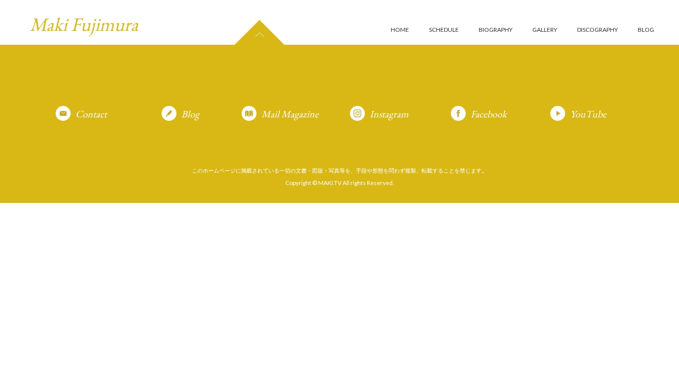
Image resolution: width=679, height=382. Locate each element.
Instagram (389, 113)
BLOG (646, 29)
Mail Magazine (290, 113)
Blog (190, 113)
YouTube (588, 113)
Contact (91, 113)
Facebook (489, 113)
